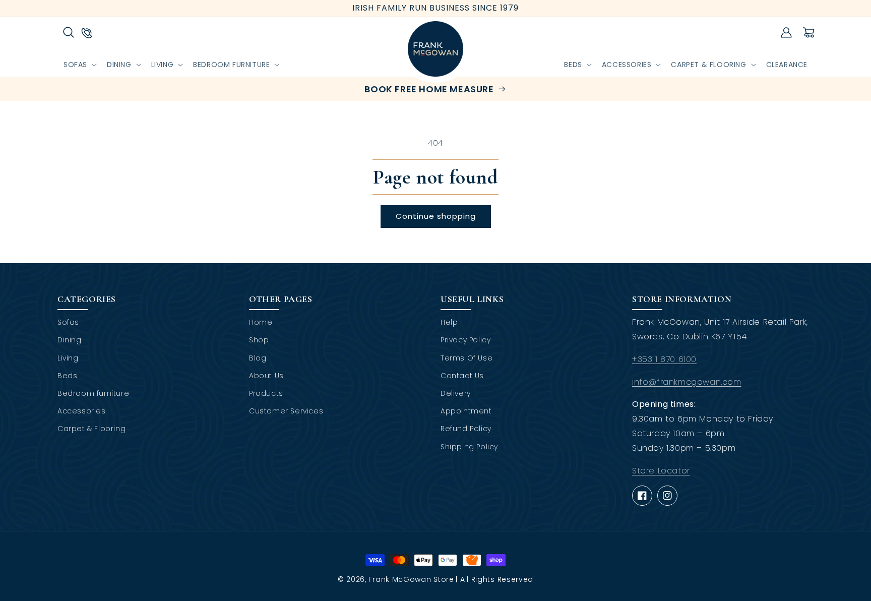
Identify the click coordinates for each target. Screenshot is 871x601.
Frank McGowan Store (411, 579)
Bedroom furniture (93, 393)
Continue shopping (436, 216)
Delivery (456, 393)
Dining (69, 340)
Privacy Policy (465, 340)
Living (68, 358)
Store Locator (661, 470)
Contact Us (462, 376)
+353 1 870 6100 (664, 359)
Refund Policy (466, 429)
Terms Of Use (466, 358)
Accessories (81, 411)
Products (266, 393)
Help (449, 322)
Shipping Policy (469, 447)
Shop (259, 340)
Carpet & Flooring (91, 429)
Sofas (68, 322)
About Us (266, 376)
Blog (257, 358)
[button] (68, 32)
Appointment (466, 411)
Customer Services (286, 411)
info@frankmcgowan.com (686, 382)
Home (260, 322)
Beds (67, 376)
